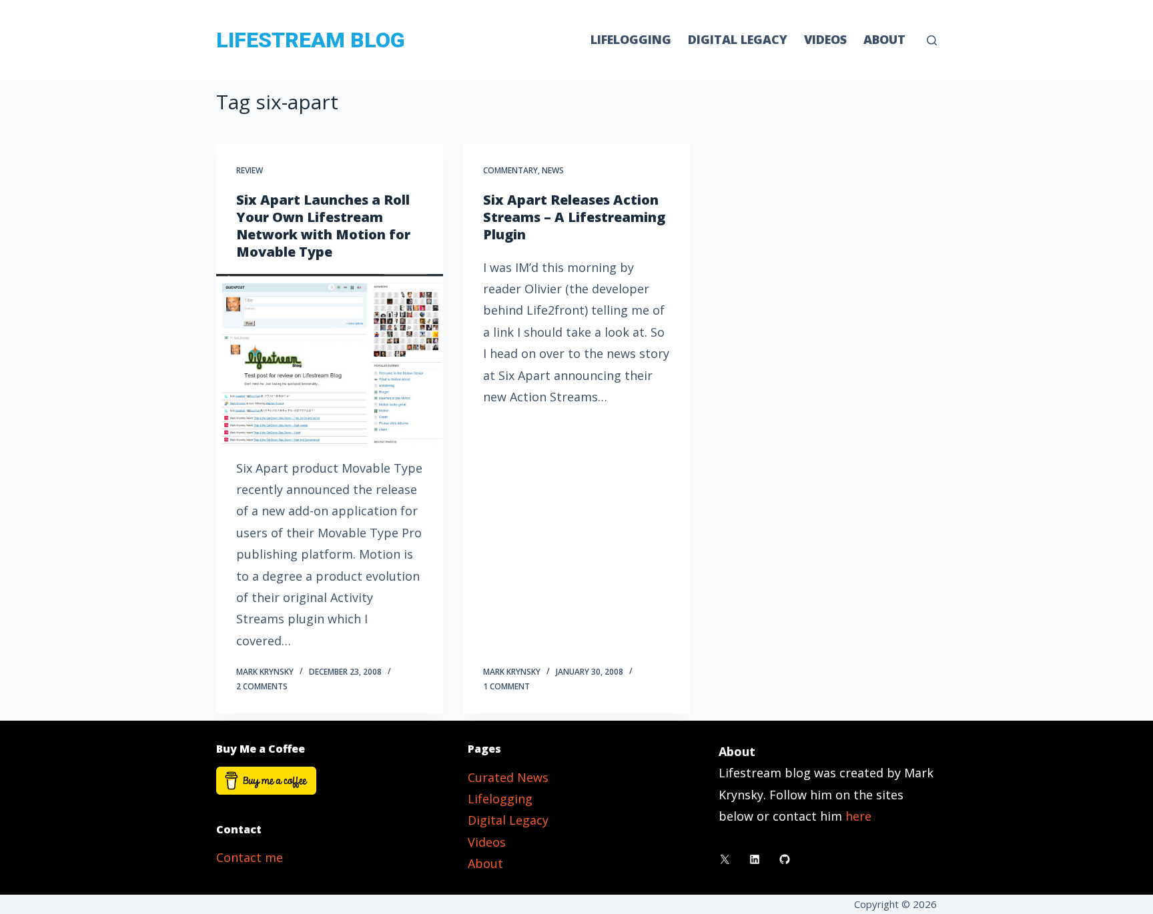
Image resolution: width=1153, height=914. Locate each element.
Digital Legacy (737, 39)
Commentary (510, 170)
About (884, 39)
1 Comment (506, 686)
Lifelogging (631, 39)
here (858, 816)
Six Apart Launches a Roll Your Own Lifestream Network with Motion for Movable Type (323, 226)
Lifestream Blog (310, 40)
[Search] (932, 40)
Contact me (249, 857)
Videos (825, 39)
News (553, 170)
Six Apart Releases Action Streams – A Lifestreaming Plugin (574, 217)
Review (249, 170)
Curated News (508, 777)
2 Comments (262, 686)
